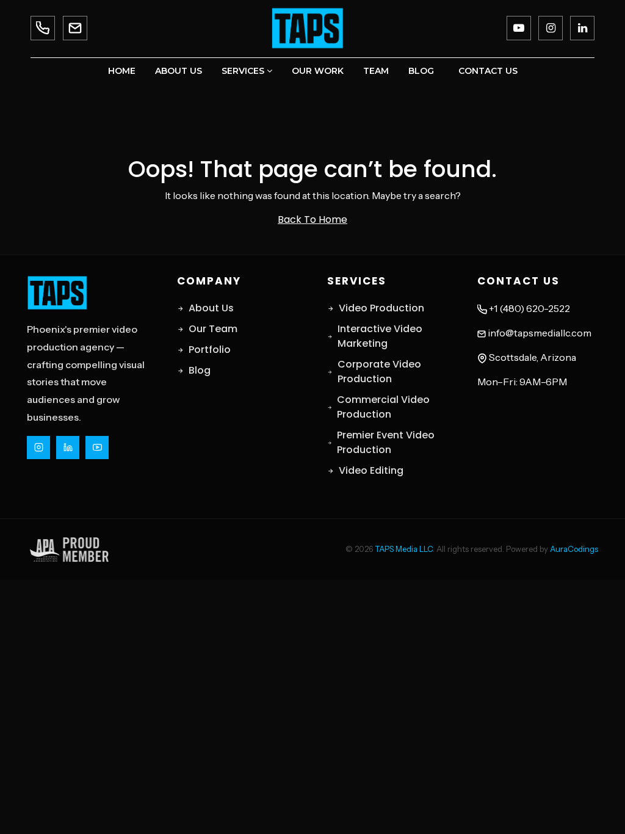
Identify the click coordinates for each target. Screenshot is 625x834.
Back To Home (312, 219)
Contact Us (488, 70)
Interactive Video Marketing (380, 336)
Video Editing (371, 470)
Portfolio (210, 350)
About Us (178, 70)
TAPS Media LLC (404, 549)
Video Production (381, 308)
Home (121, 70)
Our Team (213, 329)
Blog (421, 70)
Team (376, 70)
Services (244, 70)
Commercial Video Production (383, 407)
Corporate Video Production (379, 371)
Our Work (318, 70)
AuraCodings (574, 549)
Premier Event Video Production (386, 442)
